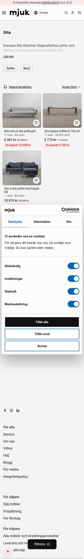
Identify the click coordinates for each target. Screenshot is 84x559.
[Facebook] (5, 410)
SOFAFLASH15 (50, 2)
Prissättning (12, 511)
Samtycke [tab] (15, 221)
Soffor (11, 68)
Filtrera (39, 544)
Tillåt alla (42, 322)
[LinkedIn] (18, 410)
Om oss (9, 441)
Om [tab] (68, 221)
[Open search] (66, 12)
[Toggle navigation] (4, 12)
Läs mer (8, 56)
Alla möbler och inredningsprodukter (31, 536)
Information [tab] (42, 221)
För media (11, 469)
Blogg (7, 462)
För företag (11, 518)
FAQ (6, 455)
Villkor (8, 448)
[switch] (73, 278)
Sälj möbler (11, 504)
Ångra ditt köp (14, 550)
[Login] (72, 12)
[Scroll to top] (8, 551)
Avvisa (42, 346)
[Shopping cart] (79, 12)
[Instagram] (11, 410)
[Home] (19, 13)
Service (8, 434)
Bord (26, 68)
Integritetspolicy (15, 477)
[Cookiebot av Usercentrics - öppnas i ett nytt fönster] (61, 210)
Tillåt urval (42, 334)
